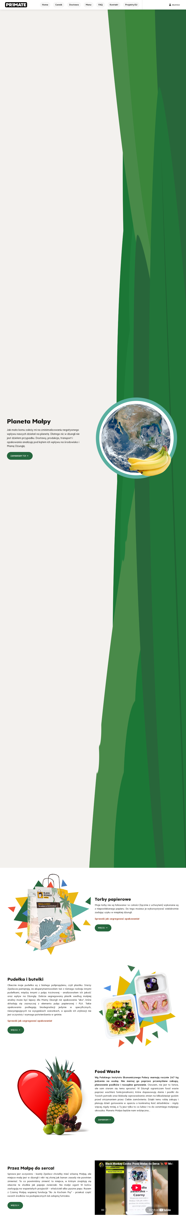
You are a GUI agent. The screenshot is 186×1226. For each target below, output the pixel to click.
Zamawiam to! (18, 456)
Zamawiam (103, 1120)
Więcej (102, 928)
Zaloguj (176, 5)
